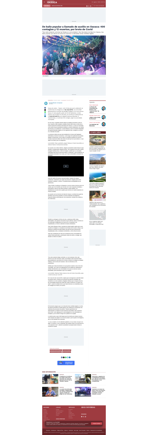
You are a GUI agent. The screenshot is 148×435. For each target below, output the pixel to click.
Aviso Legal (76, 430)
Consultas (71, 417)
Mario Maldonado (93, 105)
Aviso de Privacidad (81, 424)
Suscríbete (46, 5)
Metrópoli (45, 410)
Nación (44, 416)
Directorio (48, 430)
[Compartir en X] (45, 110)
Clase (70, 410)
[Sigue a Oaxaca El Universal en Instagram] (91, 6)
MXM (61, 5)
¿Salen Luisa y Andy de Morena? (94, 118)
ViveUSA (70, 412)
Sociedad (45, 412)
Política (44, 415)
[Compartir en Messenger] (45, 114)
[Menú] (44, 2)
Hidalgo (57, 409)
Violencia (66, 430)
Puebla (57, 415)
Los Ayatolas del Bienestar (93, 125)
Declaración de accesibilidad (96, 430)
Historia (87, 430)
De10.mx (70, 416)
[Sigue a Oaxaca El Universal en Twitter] (89, 6)
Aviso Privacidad (82, 430)
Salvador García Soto (94, 115)
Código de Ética (60, 430)
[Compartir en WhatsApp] (45, 112)
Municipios (50, 100)
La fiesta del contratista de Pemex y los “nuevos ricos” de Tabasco (94, 109)
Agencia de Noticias (56, 5)
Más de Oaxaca (46, 419)
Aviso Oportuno (72, 415)
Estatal (44, 409)
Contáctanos (53, 430)
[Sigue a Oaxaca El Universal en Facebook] (87, 6)
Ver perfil (51, 103)
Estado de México (59, 410)
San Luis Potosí (59, 412)
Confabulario (71, 413)
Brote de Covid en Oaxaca (56, 350)
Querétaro (58, 413)
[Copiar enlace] (45, 116)
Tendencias (45, 417)
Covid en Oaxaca (66, 350)
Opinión (92, 102)
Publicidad (71, 430)
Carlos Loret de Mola (94, 122)
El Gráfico (71, 409)
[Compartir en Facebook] (45, 108)
